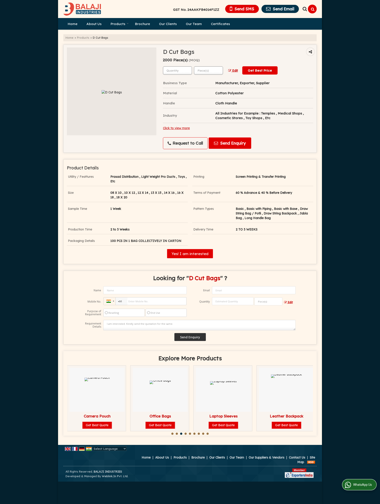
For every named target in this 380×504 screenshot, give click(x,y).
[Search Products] (304, 8)
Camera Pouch (97, 416)
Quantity (204, 301)
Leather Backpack (286, 416)
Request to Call (187, 143)
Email (206, 290)
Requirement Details (93, 325)
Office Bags (160, 416)
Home (72, 24)
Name (97, 290)
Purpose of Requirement (93, 313)
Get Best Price (260, 70)
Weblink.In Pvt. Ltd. (115, 476)
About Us (94, 24)
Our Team (194, 24)
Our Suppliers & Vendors (266, 457)
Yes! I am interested (190, 253)
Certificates (220, 24)
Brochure (142, 24)
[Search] (312, 9)
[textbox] (208, 70)
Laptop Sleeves (223, 416)
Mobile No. (94, 301)
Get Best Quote (97, 425)
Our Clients (168, 24)
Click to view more (176, 128)
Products (118, 24)
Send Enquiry (232, 143)
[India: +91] (109, 301)
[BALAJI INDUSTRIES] (82, 9)
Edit (234, 70)
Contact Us (297, 457)
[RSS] (311, 462)
